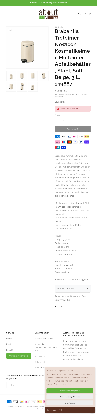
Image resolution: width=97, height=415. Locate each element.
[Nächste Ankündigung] (92, 3)
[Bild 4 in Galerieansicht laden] (43, 76)
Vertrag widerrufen (18, 356)
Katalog (9, 344)
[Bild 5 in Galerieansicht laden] (11, 87)
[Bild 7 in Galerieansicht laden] (33, 87)
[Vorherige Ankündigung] (5, 3)
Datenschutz (51, 410)
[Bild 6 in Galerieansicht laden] (22, 87)
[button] (5, 14)
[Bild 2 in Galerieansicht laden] (22, 76)
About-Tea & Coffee (22, 406)
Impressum (40, 356)
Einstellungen (70, 403)
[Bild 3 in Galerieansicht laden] (33, 76)
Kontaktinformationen (44, 339)
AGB (61, 410)
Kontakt (9, 350)
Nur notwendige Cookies (70, 397)
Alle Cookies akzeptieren (70, 391)
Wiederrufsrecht (42, 368)
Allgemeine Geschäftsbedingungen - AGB (46, 347)
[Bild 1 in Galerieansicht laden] (11, 76)
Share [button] (59, 306)
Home (8, 339)
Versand (68, 94)
